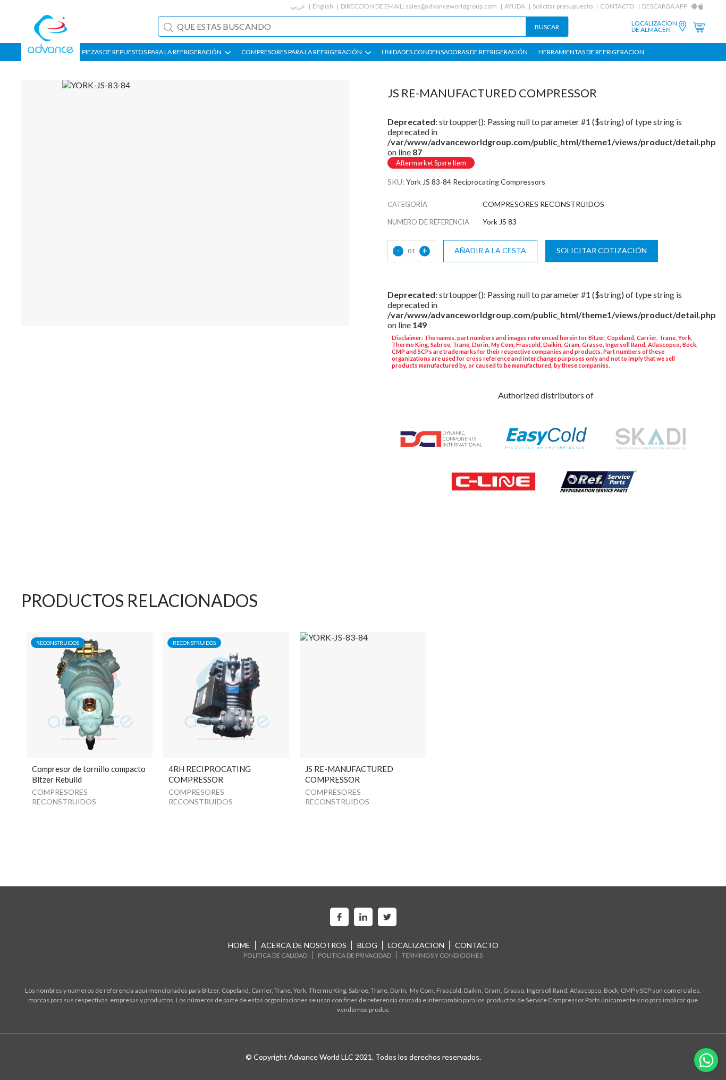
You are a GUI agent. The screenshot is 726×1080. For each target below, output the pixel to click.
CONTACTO (617, 6)
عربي (298, 6)
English (323, 6)
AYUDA (514, 6)
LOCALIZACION (416, 945)
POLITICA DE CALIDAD (275, 955)
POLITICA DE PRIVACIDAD (354, 955)
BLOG (367, 945)
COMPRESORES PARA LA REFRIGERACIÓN (302, 52)
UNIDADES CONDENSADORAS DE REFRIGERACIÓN (455, 52)
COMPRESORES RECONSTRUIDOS (64, 796)
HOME (239, 945)
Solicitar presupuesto (563, 6)
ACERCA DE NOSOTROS (304, 945)
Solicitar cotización (601, 250)
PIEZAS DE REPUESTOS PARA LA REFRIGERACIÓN (152, 52)
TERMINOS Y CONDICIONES (442, 955)
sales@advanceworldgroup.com (451, 6)
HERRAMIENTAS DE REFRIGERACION (591, 52)
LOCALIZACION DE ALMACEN (654, 26)
